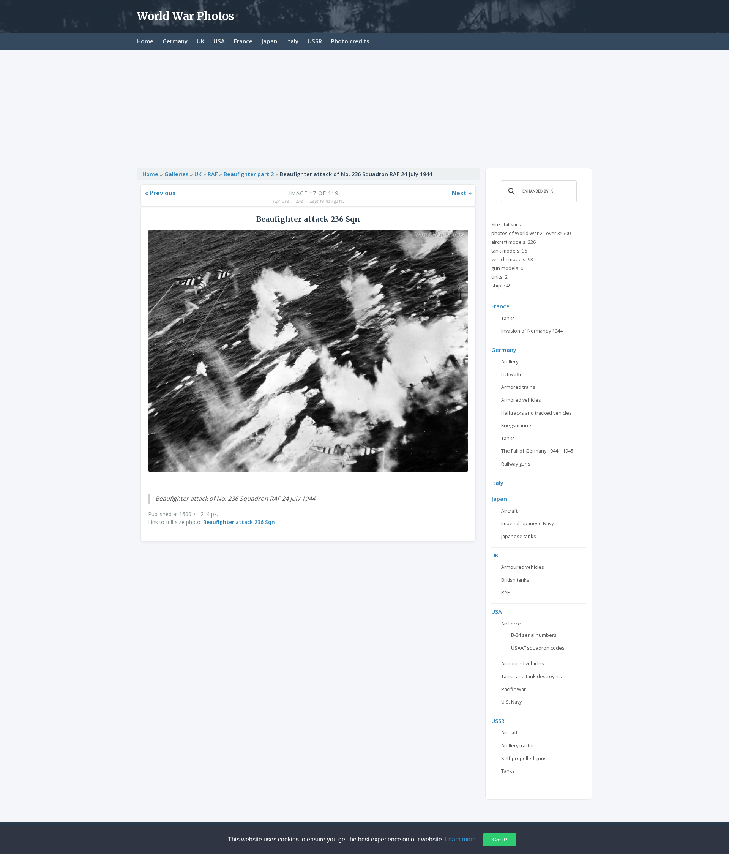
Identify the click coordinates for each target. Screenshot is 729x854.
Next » (462, 193)
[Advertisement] (364, 107)
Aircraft (509, 510)
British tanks (515, 579)
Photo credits (350, 41)
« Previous (160, 193)
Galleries (176, 174)
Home (145, 41)
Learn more (460, 839)
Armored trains (518, 387)
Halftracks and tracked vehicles (536, 412)
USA (219, 41)
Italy (292, 41)
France (243, 41)
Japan (269, 41)
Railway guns (515, 463)
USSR (315, 41)
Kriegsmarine (516, 425)
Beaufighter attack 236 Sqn (239, 522)
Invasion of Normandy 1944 (532, 330)
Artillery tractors (519, 745)
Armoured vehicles (522, 567)
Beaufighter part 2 (249, 174)
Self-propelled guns (524, 758)
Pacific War (513, 689)
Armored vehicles (521, 399)
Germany (175, 41)
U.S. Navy (511, 701)
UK (200, 41)
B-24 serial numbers (534, 634)
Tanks (508, 318)
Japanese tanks (518, 536)
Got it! (499, 840)
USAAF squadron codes (538, 647)
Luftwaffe (512, 374)
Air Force (511, 623)
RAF (213, 174)
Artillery (509, 361)
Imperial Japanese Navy (527, 523)
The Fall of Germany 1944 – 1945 (537, 450)
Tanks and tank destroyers (531, 676)
